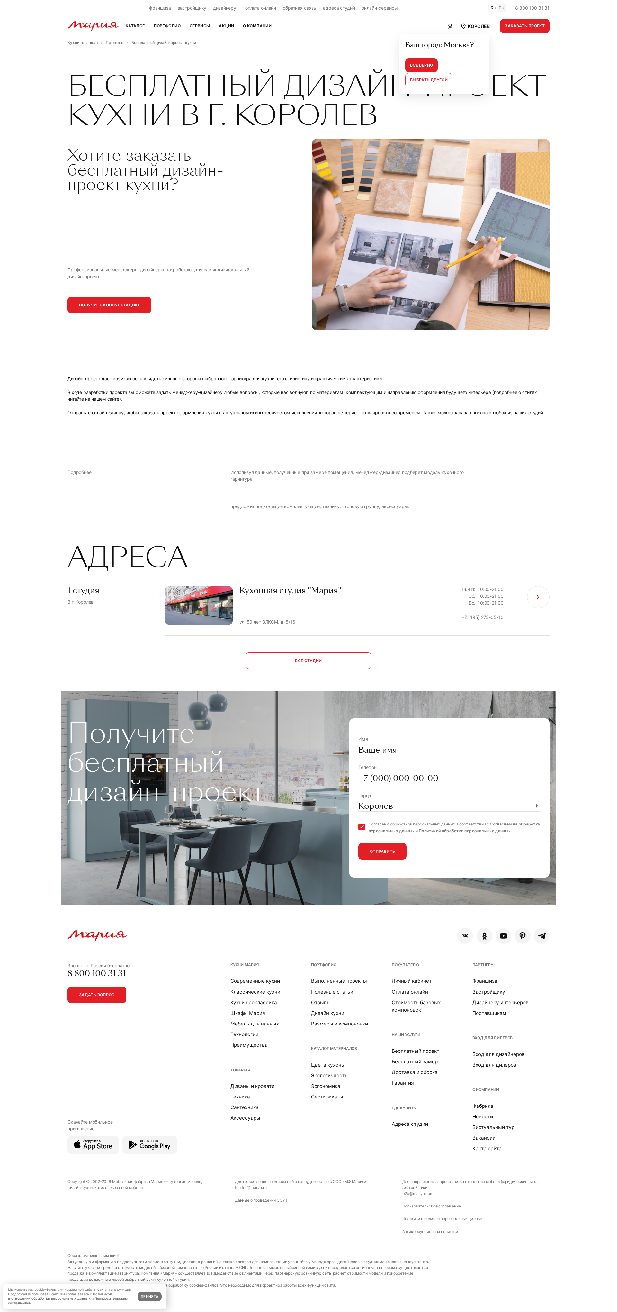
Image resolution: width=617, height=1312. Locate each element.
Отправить (382, 851)
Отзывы (321, 1002)
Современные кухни (255, 981)
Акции (226, 25)
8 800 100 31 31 (532, 8)
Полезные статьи (332, 992)
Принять (149, 1296)
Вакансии (484, 1138)
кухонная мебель (185, 1181)
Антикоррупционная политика (430, 1231)
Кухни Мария (244, 964)
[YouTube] (503, 936)
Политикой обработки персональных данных (465, 830)
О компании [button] (257, 25)
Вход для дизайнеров (498, 1054)
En (501, 7)
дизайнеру (224, 8)
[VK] (465, 936)
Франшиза (484, 981)
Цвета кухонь (327, 1065)
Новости (482, 1117)
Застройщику (488, 992)
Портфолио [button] (167, 25)
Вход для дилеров (492, 1037)
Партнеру (482, 964)
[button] (474, 26)
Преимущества (249, 1045)
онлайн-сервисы (380, 8)
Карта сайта (487, 1148)
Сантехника (244, 1107)
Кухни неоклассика (253, 1002)
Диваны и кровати (252, 1086)
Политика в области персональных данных (442, 1218)
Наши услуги (406, 1034)
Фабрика (482, 1106)
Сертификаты (327, 1097)
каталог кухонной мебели (118, 1187)
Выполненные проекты (339, 981)
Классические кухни (255, 992)
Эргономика (325, 1086)
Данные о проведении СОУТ (261, 1200)
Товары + (240, 1070)
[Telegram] (542, 936)
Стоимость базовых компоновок (416, 1006)
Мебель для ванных (254, 1024)
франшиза (160, 8)
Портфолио (323, 964)
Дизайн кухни (327, 1013)
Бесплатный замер (415, 1062)
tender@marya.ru (251, 1187)
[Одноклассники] (484, 936)
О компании (485, 1089)
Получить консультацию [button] (109, 305)
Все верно (421, 65)
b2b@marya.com (418, 1193)
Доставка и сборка (415, 1072)
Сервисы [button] (200, 25)
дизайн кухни (80, 1187)
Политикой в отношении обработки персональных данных (60, 1296)
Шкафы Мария (247, 1013)
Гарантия (403, 1083)
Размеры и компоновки (339, 1024)
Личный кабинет (412, 981)
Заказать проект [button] (525, 25)
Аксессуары (245, 1118)
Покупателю (406, 964)
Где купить (404, 1108)
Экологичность (329, 1075)
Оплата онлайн (410, 992)
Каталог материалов (334, 1048)
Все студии (308, 660)
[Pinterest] (523, 936)
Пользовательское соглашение (431, 1206)
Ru (493, 7)
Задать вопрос (97, 994)
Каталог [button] (135, 25)
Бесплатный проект (415, 1051)
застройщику (192, 8)
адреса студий (339, 8)
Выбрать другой (429, 79)
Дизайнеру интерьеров (500, 1002)
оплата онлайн (260, 8)
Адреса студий (410, 1124)
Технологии (244, 1034)
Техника (240, 1097)
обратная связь (299, 8)
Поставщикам (489, 1013)
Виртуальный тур (493, 1127)
